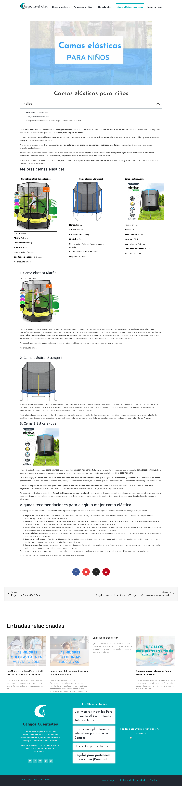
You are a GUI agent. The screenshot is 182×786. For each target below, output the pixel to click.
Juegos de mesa (154, 7)
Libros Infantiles (60, 7)
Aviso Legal (108, 780)
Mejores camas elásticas (38, 116)
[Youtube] (86, 572)
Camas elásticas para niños (130, 7)
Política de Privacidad (132, 780)
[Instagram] (96, 572)
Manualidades (104, 7)
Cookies (154, 780)
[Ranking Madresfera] (139, 738)
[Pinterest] (106, 572)
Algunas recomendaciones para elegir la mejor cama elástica (54, 120)
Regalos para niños (83, 7)
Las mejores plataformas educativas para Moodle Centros (92, 733)
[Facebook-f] (76, 572)
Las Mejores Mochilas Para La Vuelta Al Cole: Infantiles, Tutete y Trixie (94, 716)
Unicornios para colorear (105, 637)
